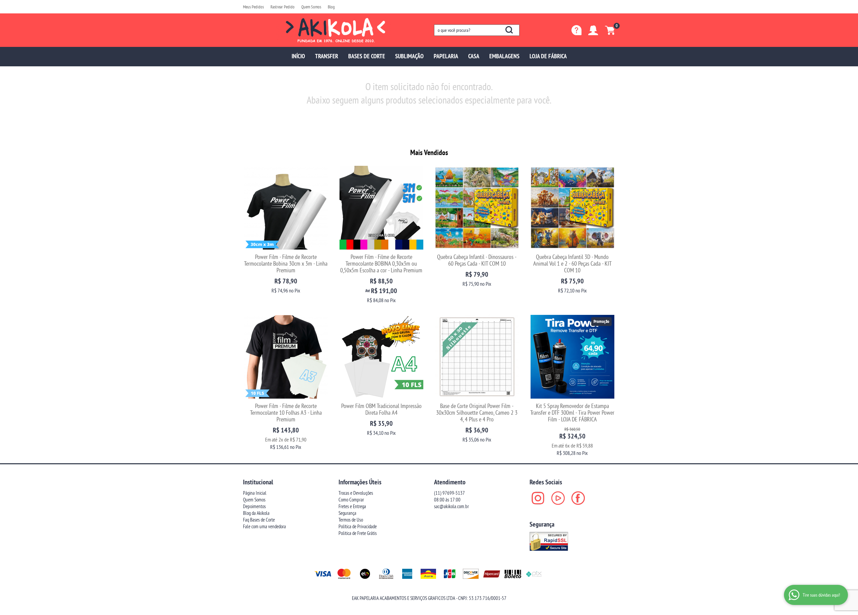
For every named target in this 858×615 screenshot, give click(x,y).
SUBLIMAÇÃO (409, 56)
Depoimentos (254, 506)
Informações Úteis (360, 482)
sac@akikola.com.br (451, 506)
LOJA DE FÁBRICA (548, 56)
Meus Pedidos (253, 6)
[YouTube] (558, 498)
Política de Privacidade (358, 526)
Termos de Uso (351, 520)
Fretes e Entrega (352, 506)
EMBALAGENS (504, 56)
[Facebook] (578, 498)
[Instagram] (538, 498)
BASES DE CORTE (366, 56)
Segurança (347, 513)
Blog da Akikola (256, 513)
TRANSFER (326, 56)
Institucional (258, 482)
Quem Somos (311, 6)
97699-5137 (449, 493)
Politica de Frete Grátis (358, 533)
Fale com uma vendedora (264, 526)
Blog (331, 6)
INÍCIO (298, 56)
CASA (473, 56)
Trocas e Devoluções (356, 493)
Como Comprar (351, 499)
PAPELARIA (446, 56)
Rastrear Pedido (282, 6)
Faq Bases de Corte (259, 520)
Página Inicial (254, 493)
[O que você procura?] (509, 29)
